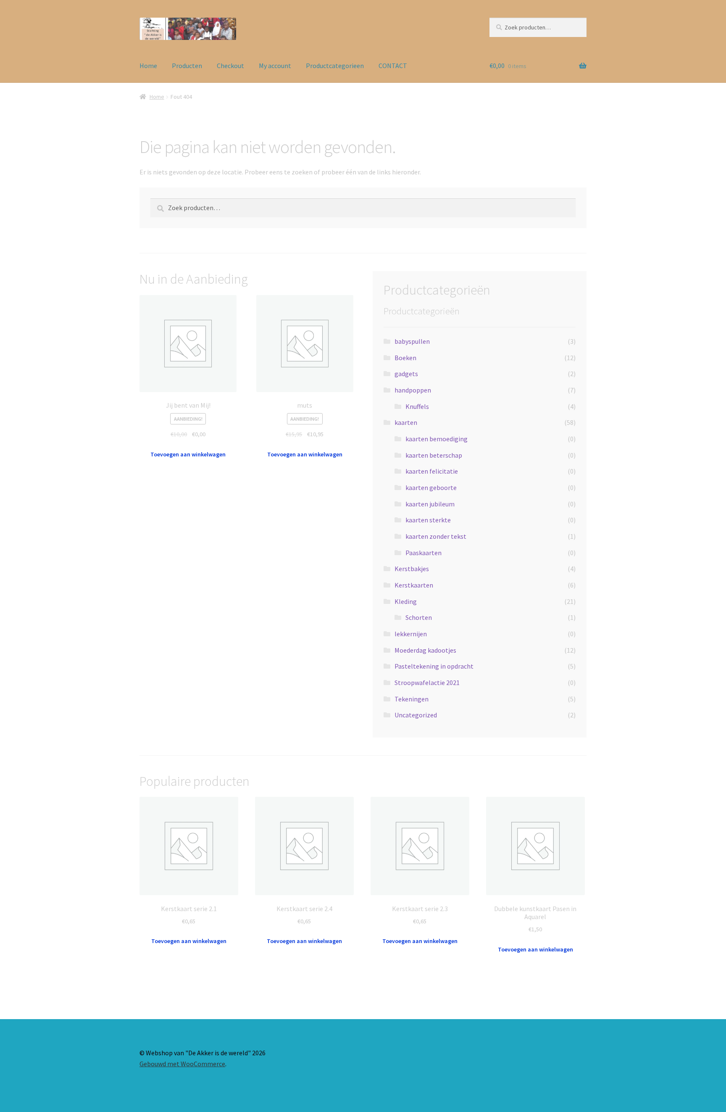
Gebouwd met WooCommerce (182, 1063)
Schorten (418, 617)
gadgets (406, 373)
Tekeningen (412, 699)
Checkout (230, 65)
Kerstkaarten (414, 585)
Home (148, 65)
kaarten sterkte (428, 520)
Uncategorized (416, 715)
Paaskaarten (423, 552)
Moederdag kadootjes (425, 650)
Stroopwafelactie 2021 (427, 682)
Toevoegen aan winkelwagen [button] (188, 454)
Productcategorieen (335, 65)
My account (275, 65)
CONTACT (393, 65)
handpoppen (413, 390)
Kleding (406, 601)
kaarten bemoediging (436, 439)
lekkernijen (411, 634)
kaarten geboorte (431, 487)
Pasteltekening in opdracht (434, 666)
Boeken (405, 357)
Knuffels (417, 406)
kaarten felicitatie (431, 471)
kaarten (406, 422)
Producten (187, 65)
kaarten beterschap (433, 455)
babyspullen (412, 341)
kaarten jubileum (430, 504)
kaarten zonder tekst (435, 536)
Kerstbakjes (412, 568)
